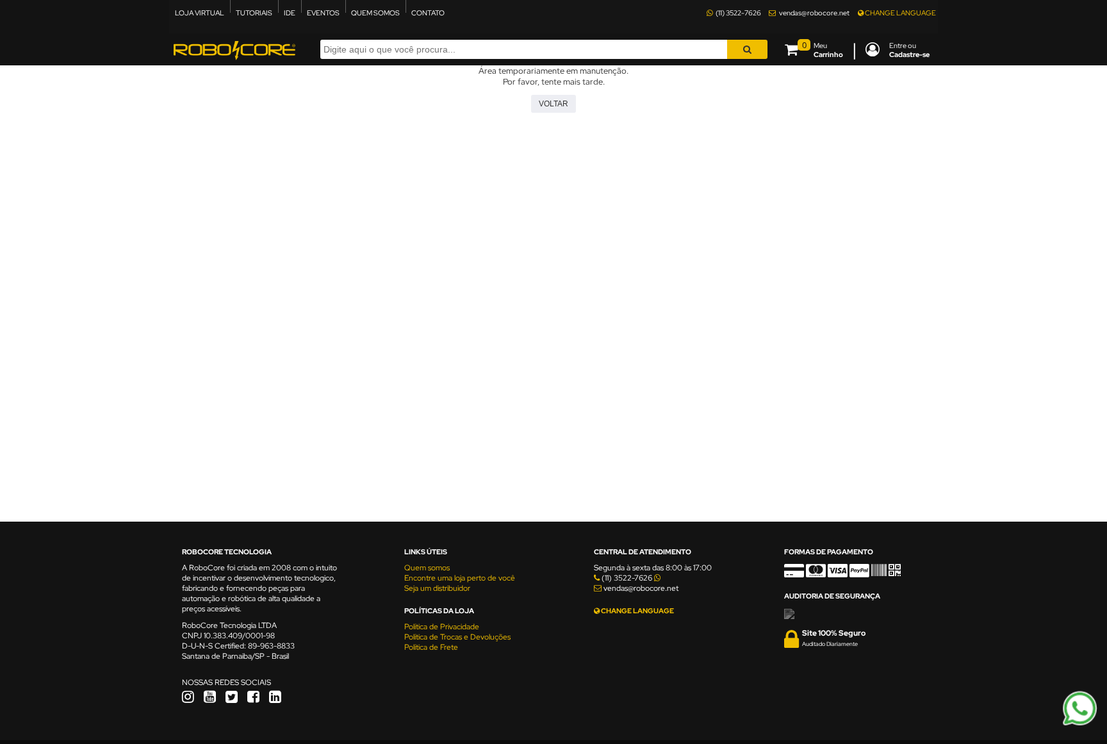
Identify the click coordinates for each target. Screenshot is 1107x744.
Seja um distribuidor (437, 588)
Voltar (553, 103)
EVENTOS (323, 12)
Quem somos (427, 568)
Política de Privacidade (441, 627)
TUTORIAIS (254, 12)
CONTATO (428, 12)
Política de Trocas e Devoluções (457, 637)
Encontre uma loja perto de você (459, 578)
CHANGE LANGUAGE (900, 12)
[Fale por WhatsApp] (1079, 723)
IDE (289, 12)
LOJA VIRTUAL (199, 12)
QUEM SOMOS (375, 12)
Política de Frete (431, 647)
